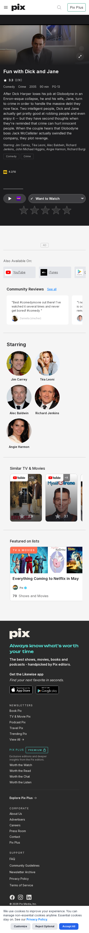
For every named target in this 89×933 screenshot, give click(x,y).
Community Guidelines (25, 865)
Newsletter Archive (22, 872)
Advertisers (17, 819)
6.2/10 (12, 171)
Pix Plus (15, 842)
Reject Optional (44, 926)
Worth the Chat (20, 776)
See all (52, 289)
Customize (20, 926)
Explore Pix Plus (21, 798)
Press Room (18, 831)
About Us (16, 813)
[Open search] (59, 7)
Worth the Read (20, 770)
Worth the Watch (21, 765)
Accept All (69, 926)
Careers (15, 825)
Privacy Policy (19, 878)
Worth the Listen (20, 782)
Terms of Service (21, 885)
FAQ (12, 859)
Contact (15, 836)
